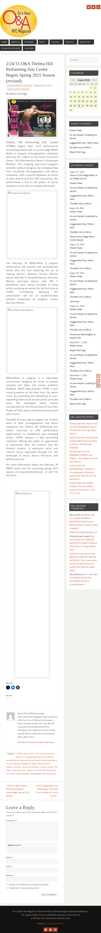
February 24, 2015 (42, 85)
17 (71, 101)
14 (88, 97)
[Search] (95, 60)
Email (9, 866)
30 (96, 105)
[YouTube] (98, 376)
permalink (51, 774)
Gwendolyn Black (77, 532)
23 (96, 101)
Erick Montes (48, 757)
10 (71, 97)
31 (71, 110)
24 (71, 105)
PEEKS (34, 763)
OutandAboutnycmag (21, 85)
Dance (10, 89)
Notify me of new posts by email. (24, 888)
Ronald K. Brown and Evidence (26, 767)
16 (96, 97)
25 (75, 105)
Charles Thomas (77, 553)
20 (83, 101)
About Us (93, 532)
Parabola (50, 924)
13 (83, 97)
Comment (11, 820)
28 (88, 105)
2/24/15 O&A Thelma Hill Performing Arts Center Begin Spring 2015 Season (17, 790)
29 (92, 105)
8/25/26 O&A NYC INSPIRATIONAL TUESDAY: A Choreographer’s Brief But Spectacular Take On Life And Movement (83, 472)
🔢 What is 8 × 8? (14, 845)
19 (79, 101)
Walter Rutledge (23, 774)
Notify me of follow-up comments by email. (29, 884)
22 (92, 101)
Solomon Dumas (47, 767)
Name (9, 857)
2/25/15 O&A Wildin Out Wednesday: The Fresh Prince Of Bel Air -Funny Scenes (47, 790)
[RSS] (98, 386)
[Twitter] (98, 381)
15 (92, 97)
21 (88, 101)
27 (83, 105)
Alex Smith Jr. (29, 753)
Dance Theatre (22, 89)
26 (79, 105)
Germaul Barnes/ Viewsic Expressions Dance (38, 760)
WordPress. (60, 924)
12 (79, 97)
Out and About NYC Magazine (18, 763)
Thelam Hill (31, 770)
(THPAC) (20, 753)
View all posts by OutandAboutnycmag (37, 742)
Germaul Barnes (12, 760)
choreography (30, 757)
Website (10, 875)
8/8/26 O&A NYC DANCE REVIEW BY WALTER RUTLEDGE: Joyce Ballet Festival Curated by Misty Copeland (84, 521)
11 (75, 97)
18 (75, 101)
